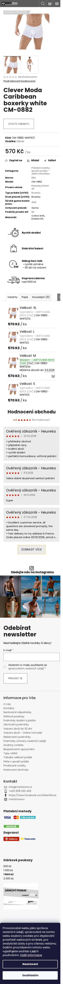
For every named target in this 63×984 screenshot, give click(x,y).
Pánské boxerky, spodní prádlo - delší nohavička (40, 170)
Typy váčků (10, 753)
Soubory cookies (13, 745)
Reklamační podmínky (17, 737)
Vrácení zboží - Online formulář (23, 732)
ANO (34, 202)
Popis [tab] (25, 297)
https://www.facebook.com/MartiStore (32, 795)
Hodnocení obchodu (32, 412)
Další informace (31, 955)
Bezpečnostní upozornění (19, 749)
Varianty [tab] (12, 297)
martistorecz (16, 799)
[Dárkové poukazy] (21, 896)
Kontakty (9, 708)
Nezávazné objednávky (17, 712)
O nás (7, 704)
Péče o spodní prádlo (16, 761)
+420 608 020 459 (20, 791)
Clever (20, 141)
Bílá (33, 177)
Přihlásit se (15, 678)
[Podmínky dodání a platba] (20, 822)
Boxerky (35, 192)
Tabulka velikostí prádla (18, 757)
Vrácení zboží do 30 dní (18, 728)
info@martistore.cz (20, 787)
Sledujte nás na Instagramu (32, 572)
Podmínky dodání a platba (20, 720)
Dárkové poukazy (14, 716)
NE (32, 212)
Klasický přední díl (40, 187)
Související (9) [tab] (41, 297)
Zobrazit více (31, 549)
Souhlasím (30, 975)
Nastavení (30, 964)
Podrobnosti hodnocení (19, 81)
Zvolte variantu (18, 124)
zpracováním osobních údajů (26, 668)
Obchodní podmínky (16, 724)
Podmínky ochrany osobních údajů (25, 741)
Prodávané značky (15, 765)
